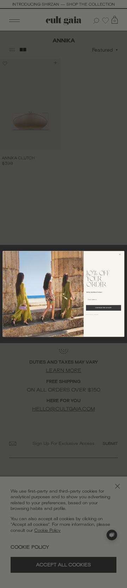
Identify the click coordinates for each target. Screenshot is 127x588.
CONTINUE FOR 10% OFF (103, 307)
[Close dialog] (121, 254)
